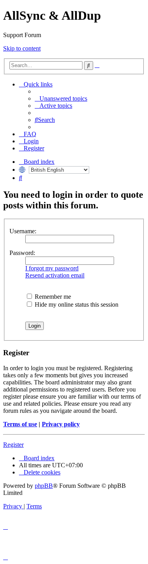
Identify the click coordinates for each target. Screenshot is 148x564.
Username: (22, 231)
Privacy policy (61, 424)
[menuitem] (61, 98)
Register (13, 444)
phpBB (44, 485)
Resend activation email (54, 275)
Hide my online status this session (75, 304)
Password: (22, 252)
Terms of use (20, 424)
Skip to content (22, 48)
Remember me (52, 296)
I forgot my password (52, 268)
